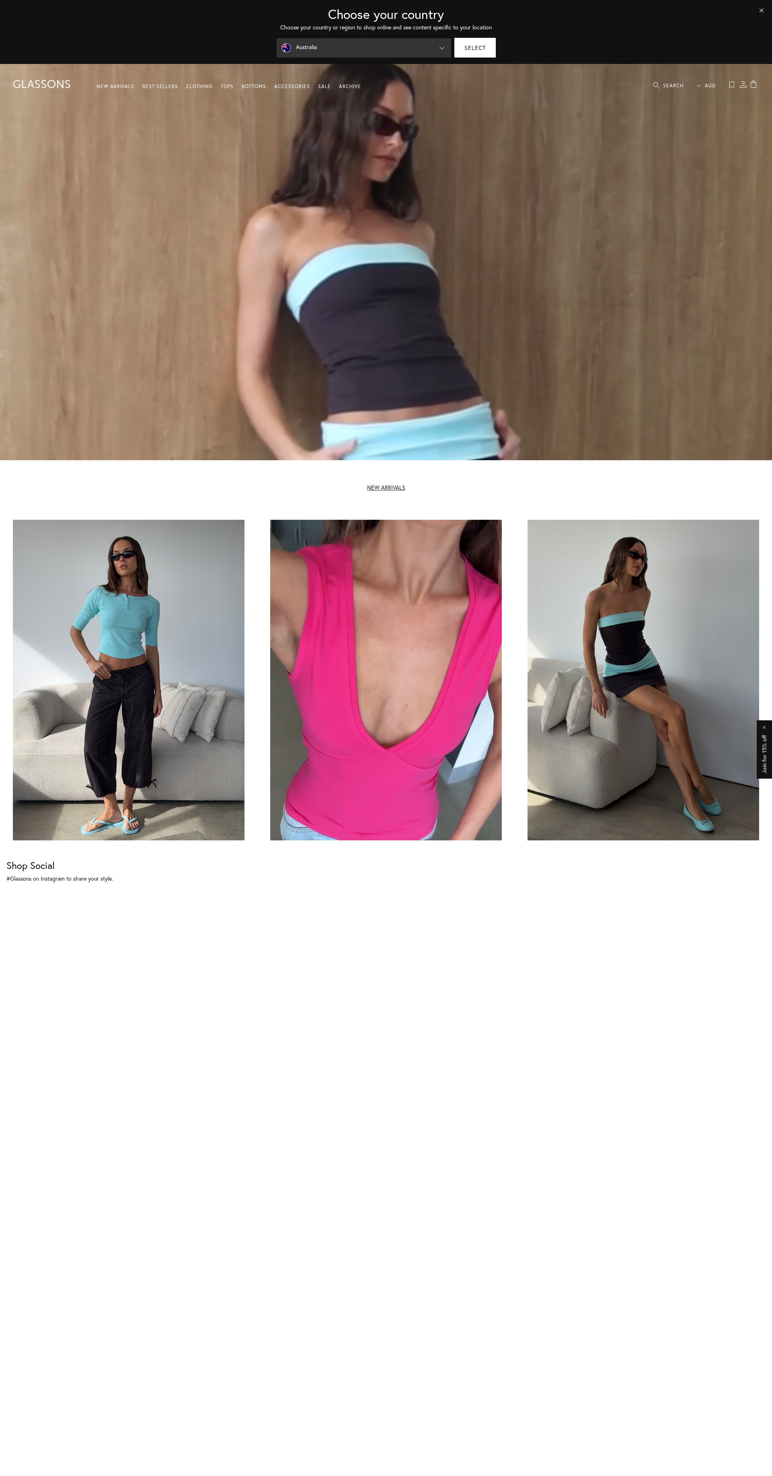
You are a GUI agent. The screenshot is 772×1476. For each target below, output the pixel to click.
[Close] (761, 10)
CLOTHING (199, 86)
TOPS (227, 86)
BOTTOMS (254, 86)
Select (475, 47)
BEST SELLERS (160, 86)
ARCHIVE (350, 86)
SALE (324, 86)
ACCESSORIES (292, 86)
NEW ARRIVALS (115, 86)
